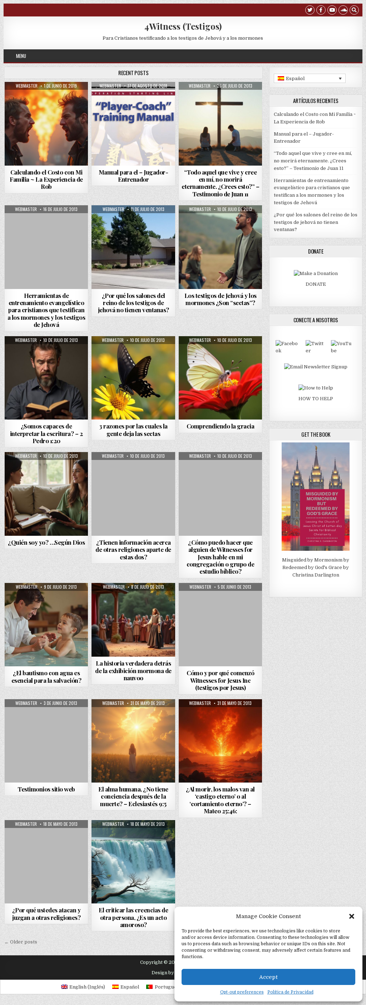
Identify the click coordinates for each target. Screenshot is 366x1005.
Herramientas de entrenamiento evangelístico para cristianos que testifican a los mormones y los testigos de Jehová (46, 310)
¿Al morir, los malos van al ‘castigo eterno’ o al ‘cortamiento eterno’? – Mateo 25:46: (220, 800)
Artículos (45, 99)
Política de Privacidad (290, 992)
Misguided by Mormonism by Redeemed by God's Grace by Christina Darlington (315, 567)
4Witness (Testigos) (183, 26)
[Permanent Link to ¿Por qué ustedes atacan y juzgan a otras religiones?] (46, 862)
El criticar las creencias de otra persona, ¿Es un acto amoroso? (133, 917)
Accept (268, 977)
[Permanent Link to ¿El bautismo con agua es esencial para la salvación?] (46, 625)
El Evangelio (233, 99)
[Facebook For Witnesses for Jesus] (288, 350)
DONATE (316, 284)
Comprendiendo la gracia (220, 426)
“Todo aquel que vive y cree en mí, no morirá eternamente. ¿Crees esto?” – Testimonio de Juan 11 (220, 183)
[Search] (354, 10)
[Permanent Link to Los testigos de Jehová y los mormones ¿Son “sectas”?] (220, 247)
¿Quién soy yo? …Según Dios (46, 542)
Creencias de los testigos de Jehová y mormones (46, 109)
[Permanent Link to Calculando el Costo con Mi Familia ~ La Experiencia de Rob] (46, 124)
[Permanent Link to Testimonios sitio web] (46, 741)
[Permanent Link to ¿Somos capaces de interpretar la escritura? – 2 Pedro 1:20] (46, 378)
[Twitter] (310, 10)
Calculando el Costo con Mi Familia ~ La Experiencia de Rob (46, 179)
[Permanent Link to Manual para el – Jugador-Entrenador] (133, 124)
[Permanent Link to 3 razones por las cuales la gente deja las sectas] (133, 378)
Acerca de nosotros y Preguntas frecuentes (46, 225)
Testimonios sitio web (46, 789)
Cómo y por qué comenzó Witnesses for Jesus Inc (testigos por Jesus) (220, 680)
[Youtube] (332, 10)
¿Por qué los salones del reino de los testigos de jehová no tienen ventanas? (133, 302)
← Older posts (20, 942)
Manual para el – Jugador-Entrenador (133, 175)
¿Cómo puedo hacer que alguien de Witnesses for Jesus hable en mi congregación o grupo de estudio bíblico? (220, 556)
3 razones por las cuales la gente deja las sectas (133, 429)
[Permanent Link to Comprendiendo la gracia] (220, 378)
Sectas (234, 223)
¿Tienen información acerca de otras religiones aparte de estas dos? (133, 549)
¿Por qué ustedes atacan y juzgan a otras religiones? (46, 913)
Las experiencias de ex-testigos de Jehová (220, 109)
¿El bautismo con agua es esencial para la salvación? (46, 676)
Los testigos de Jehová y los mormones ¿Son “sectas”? (220, 299)
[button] (351, 916)
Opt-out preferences (242, 992)
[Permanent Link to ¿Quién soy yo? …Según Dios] (46, 494)
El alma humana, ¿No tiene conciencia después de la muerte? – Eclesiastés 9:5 (133, 796)
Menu (21, 55)
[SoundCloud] (343, 10)
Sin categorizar (133, 600)
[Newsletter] (315, 366)
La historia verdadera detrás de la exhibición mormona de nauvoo (133, 670)
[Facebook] (321, 10)
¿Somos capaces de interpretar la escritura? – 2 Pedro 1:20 (46, 433)
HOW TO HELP (315, 398)
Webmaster (27, 86)
